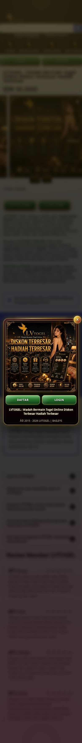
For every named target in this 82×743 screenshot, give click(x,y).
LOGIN (59, 400)
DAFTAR (23, 400)
